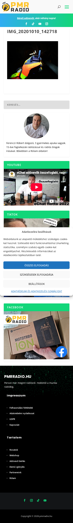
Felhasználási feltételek (21, 408)
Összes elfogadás (36, 265)
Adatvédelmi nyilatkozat (22, 413)
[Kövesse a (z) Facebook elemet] (26, 23)
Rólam (34, 151)
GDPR (12, 419)
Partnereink (15, 472)
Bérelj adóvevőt (25, 18)
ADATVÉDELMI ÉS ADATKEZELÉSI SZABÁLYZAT (36, 291)
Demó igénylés (17, 467)
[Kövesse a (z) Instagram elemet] (46, 23)
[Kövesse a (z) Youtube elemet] (40, 23)
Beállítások (37, 283)
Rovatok (14, 450)
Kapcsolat (14, 425)
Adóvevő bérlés (17, 461)
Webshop (14, 455)
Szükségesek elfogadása (36, 274)
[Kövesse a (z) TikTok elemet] (33, 23)
